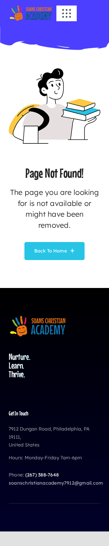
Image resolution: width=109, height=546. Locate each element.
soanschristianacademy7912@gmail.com (56, 483)
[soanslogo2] (31, 7)
